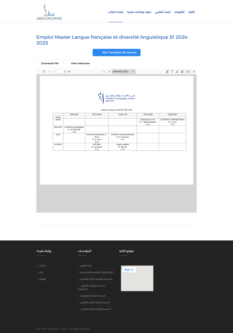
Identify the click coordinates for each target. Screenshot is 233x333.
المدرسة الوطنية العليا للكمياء (95, 309)
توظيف (43, 279)
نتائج (41, 272)
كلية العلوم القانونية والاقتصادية (96, 272)
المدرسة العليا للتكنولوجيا (93, 295)
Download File (50, 63)
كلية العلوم (86, 265)
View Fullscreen (80, 63)
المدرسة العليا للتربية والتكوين (95, 302)
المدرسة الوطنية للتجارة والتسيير (96, 279)
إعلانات (42, 265)
